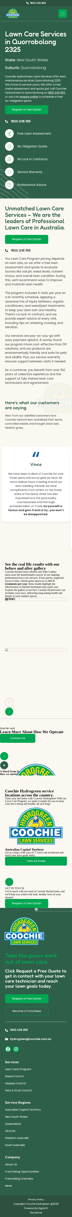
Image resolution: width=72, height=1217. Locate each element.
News (8, 1186)
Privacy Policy (36, 1199)
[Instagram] (16, 1049)
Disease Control (15, 1083)
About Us (11, 1164)
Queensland (13, 1124)
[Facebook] (8, 1049)
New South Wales (16, 1117)
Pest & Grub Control (18, 1090)
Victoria (10, 1131)
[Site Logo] (13, 13)
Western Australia (17, 1138)
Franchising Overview (19, 1179)
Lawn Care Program (18, 1069)
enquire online (29, 97)
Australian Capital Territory (23, 1110)
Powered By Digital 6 (36, 1208)
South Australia (15, 1145)
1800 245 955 (56, 93)
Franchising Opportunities (22, 1171)
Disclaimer (36, 1212)
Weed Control (14, 1076)
